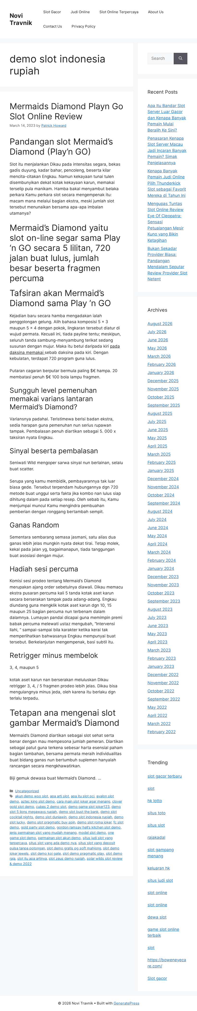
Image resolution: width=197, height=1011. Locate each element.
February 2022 (162, 731)
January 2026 (161, 372)
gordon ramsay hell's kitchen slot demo (89, 827)
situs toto (157, 813)
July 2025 (157, 421)
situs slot (156, 825)
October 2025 (161, 397)
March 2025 (159, 454)
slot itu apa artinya (32, 858)
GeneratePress (126, 1003)
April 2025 (157, 446)
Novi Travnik (21, 19)
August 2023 (160, 609)
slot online (157, 892)
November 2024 (163, 486)
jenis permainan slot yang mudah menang (43, 832)
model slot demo (92, 832)
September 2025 (164, 405)
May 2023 (157, 633)
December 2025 (163, 380)
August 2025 (160, 413)
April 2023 (157, 642)
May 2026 (157, 348)
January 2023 (161, 666)
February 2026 (162, 364)
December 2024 (163, 478)
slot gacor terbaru (165, 776)
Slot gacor (157, 978)
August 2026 (160, 323)
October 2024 (161, 495)
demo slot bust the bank (78, 812)
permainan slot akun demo (59, 838)
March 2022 (159, 723)
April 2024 (157, 544)
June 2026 (158, 340)
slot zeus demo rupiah (67, 858)
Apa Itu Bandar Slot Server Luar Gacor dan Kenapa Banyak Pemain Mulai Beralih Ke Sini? (167, 118)
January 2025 (161, 470)
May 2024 (157, 535)
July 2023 (157, 617)
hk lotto (155, 800)
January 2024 (161, 568)
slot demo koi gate (46, 853)
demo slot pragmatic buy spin (51, 822)
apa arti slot (59, 796)
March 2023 (159, 650)
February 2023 (162, 658)
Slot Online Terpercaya (118, 12)
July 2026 (157, 331)
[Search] (180, 58)
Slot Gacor (52, 12)
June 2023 (158, 625)
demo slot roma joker (94, 822)
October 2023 (161, 593)
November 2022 (163, 682)
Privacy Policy (83, 26)
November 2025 (163, 389)
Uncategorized (27, 791)
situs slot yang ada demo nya (52, 843)
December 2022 (163, 674)
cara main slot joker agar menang (83, 801)
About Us (156, 12)
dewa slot (157, 917)
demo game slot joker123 (89, 807)
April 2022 (157, 715)
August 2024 (160, 511)
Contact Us (52, 26)
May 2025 (157, 438)
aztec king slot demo (38, 801)
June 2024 (158, 527)
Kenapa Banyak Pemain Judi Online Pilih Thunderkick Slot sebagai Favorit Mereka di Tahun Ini (167, 183)
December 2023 (163, 576)
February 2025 (162, 462)
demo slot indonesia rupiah (90, 817)
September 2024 (164, 503)
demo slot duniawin (51, 817)
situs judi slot (160, 880)
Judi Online (80, 12)
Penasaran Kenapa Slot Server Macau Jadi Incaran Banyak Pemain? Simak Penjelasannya (167, 150)
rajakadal (156, 837)
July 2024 (157, 519)
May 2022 (157, 707)
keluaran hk (159, 868)
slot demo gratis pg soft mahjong (74, 848)
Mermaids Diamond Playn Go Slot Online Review (66, 111)
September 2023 (164, 601)
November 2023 (163, 584)
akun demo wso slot (31, 796)
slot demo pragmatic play (83, 853)
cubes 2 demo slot (51, 807)
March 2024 (159, 552)
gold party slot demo (38, 827)
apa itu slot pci (82, 796)
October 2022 (161, 691)
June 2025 (158, 429)
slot (151, 788)
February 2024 (162, 560)
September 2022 (164, 699)
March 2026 (159, 356)
